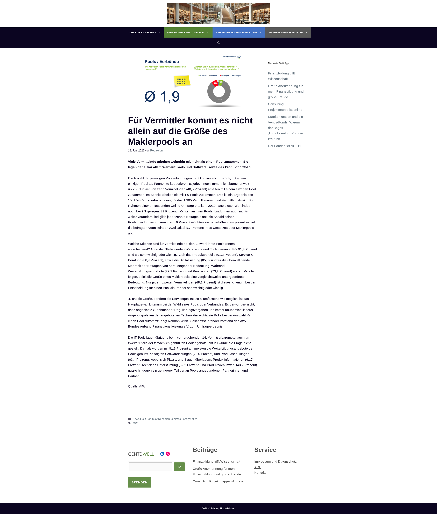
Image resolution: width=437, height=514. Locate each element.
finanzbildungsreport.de (286, 32)
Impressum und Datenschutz (275, 461)
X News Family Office (184, 418)
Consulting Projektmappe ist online (218, 481)
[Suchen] (179, 466)
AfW (135, 423)
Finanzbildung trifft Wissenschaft (216, 461)
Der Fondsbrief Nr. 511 (284, 146)
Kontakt (260, 472)
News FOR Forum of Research (151, 418)
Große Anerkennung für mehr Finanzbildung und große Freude (286, 91)
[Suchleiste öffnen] (218, 43)
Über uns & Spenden (143, 32)
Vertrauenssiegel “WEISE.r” (186, 32)
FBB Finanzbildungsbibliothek (237, 32)
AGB (257, 467)
